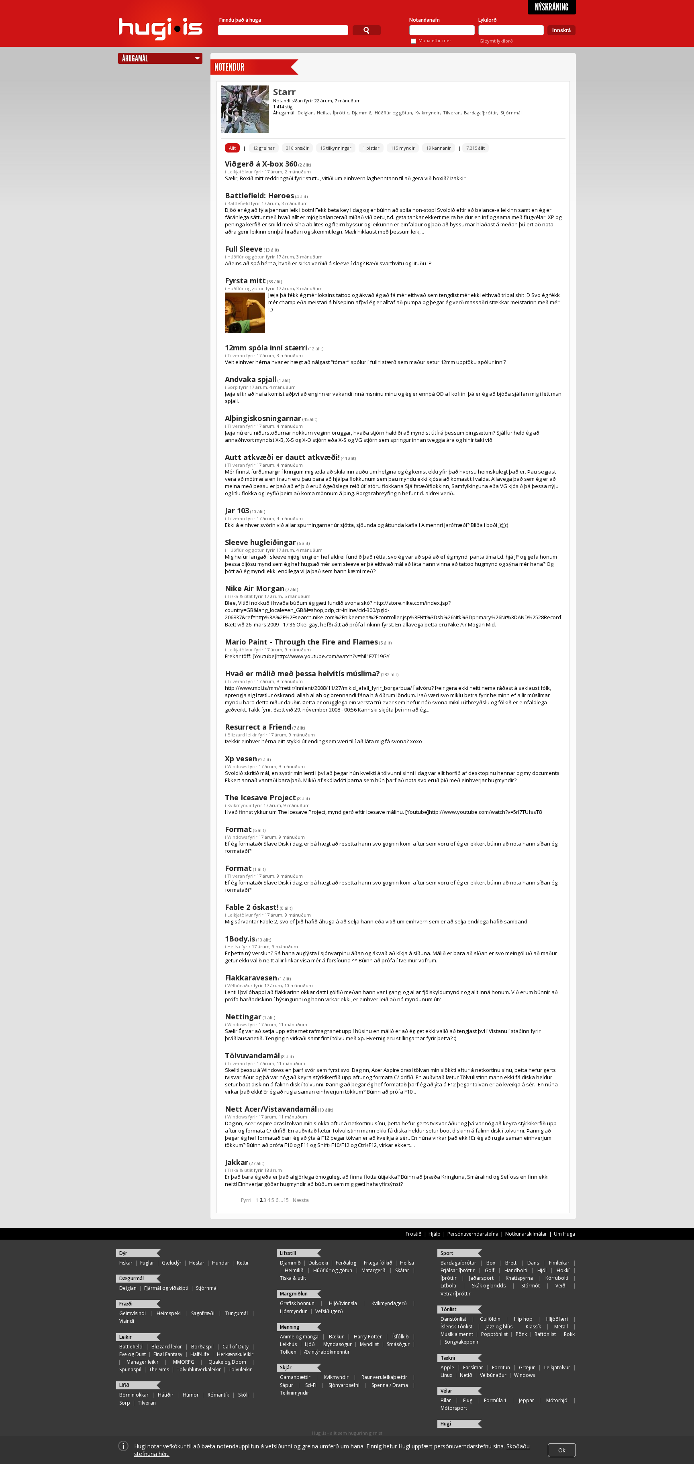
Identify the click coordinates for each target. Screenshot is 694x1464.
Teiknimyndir (294, 1392)
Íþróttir (341, 113)
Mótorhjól (557, 1400)
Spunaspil (130, 1369)
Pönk (521, 1334)
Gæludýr (172, 1262)
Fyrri (246, 1200)
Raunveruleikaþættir (384, 1377)
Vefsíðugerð (329, 1311)
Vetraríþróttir (456, 1293)
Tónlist (449, 1309)
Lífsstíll (288, 1253)
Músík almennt (457, 1334)
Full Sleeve (244, 249)
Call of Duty (235, 1346)
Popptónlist (494, 1334)
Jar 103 (237, 510)
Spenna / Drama (389, 1385)
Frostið (414, 1233)
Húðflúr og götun (393, 113)
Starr (284, 91)
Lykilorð (487, 19)
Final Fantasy (167, 1354)
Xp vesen (241, 758)
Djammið (361, 113)
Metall (561, 1326)
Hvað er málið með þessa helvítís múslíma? (302, 673)
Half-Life (199, 1354)
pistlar (371, 148)
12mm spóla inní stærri (266, 347)
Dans (533, 1262)
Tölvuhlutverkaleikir (199, 1369)
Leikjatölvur (240, 172)
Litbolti (448, 1285)
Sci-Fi (310, 1385)
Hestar (196, 1262)
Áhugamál (135, 58)
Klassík (533, 1326)
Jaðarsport (481, 1278)
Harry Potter (368, 1336)
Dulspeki (318, 1262)
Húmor (191, 1394)
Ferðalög (346, 1262)
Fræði (126, 1303)
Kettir (243, 1262)
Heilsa (323, 113)
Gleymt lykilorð (496, 41)
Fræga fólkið (378, 1262)
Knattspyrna (519, 1278)
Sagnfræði (202, 1313)
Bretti (511, 1262)
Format (238, 829)
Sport (447, 1253)
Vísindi (126, 1321)
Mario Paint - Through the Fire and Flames (301, 642)
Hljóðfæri (557, 1319)
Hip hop (523, 1319)
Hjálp (435, 1233)
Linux (446, 1375)
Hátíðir (166, 1394)
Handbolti (515, 1270)
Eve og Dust (132, 1354)
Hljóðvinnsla (343, 1303)
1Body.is (240, 938)
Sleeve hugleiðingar (260, 542)
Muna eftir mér (434, 40)
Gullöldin (490, 1319)
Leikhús (288, 1344)
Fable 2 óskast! (252, 907)
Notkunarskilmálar (526, 1233)
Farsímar (473, 1367)
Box (490, 1262)
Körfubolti (556, 1278)
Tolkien (288, 1351)
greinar (264, 148)
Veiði (561, 1285)
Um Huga (564, 1233)
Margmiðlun (294, 1293)
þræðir (297, 148)
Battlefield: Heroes (259, 195)
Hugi (446, 1423)
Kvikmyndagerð (389, 1303)
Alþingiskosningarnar (263, 418)
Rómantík (218, 1394)
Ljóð (310, 1344)
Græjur (527, 1367)
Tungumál (236, 1313)
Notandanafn (424, 19)
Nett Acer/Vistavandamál (271, 1109)
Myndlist (369, 1344)
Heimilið (294, 1270)
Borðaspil (202, 1346)
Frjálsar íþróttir (458, 1270)
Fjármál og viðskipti (166, 1288)
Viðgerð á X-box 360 (261, 164)
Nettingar (243, 1016)
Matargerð (373, 1270)
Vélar (446, 1390)
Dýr (123, 1253)
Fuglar (147, 1262)
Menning (290, 1327)
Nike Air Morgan (254, 588)
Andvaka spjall (250, 379)
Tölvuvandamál (252, 1055)
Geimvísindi (132, 1313)
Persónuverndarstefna (472, 1233)
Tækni (448, 1357)
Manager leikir (143, 1361)
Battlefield (238, 203)
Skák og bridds (489, 1285)
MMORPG (183, 1361)
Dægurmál (131, 1278)
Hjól (542, 1270)
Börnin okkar (134, 1394)
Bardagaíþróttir (480, 113)
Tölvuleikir (240, 1369)
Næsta (301, 1200)
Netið (466, 1375)
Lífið (124, 1385)
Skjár (286, 1367)
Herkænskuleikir (235, 1354)
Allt (232, 148)
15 (286, 1200)
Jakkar (236, 1162)
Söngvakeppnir (462, 1341)
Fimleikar (559, 1262)
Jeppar (526, 1400)
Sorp (232, 387)
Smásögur (398, 1344)
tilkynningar (335, 148)
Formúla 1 (495, 1400)
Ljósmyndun (294, 1311)
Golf (489, 1270)
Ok (561, 1450)
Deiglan (306, 113)
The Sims (159, 1369)
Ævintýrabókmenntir (327, 1351)
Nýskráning (552, 7)
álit (475, 148)
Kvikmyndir (427, 113)
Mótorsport (454, 1408)
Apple (447, 1367)
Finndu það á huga (240, 19)
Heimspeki (169, 1313)
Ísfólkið (400, 1336)
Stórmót (530, 1285)
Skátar (402, 1270)
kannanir (438, 148)
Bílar (446, 1400)
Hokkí (563, 1270)
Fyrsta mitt (245, 280)
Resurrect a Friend (258, 727)
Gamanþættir (295, 1377)
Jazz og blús (499, 1326)
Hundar (220, 1262)
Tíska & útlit (240, 596)
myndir (403, 148)
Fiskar (126, 1262)
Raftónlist (545, 1334)
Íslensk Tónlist (456, 1326)
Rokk (569, 1334)
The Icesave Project (260, 797)
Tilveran (452, 113)
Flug (467, 1400)
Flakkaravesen (251, 977)
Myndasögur (337, 1344)
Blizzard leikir (242, 735)
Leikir (125, 1337)
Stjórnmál (511, 113)
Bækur (336, 1336)
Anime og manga (299, 1336)
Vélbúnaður (240, 985)
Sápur (286, 1385)
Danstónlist (453, 1319)
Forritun (501, 1367)
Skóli (243, 1394)
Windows (237, 766)
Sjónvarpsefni (344, 1385)
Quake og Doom (227, 1361)
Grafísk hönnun (297, 1303)
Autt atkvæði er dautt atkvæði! (282, 457)
